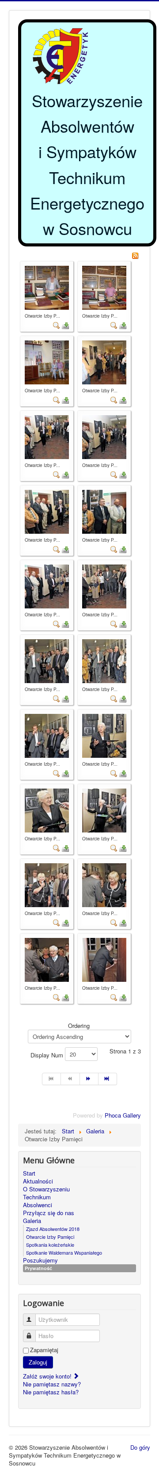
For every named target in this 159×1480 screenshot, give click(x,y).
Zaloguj (38, 1362)
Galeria (32, 1221)
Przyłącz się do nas (48, 1213)
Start (29, 1173)
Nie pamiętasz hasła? (51, 1392)
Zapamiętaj (44, 1350)
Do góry (140, 1447)
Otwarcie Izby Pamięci (50, 1236)
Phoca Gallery (123, 1115)
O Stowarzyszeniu (46, 1189)
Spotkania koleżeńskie (50, 1244)
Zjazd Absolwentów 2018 (53, 1228)
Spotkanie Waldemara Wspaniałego (64, 1252)
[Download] (65, 324)
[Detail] (56, 324)
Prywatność (38, 1268)
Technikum (37, 1197)
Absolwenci (37, 1205)
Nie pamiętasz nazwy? (52, 1384)
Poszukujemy (40, 1260)
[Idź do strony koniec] (107, 1079)
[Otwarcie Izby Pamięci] (47, 286)
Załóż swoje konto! (48, 1376)
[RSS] (135, 254)
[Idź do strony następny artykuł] (89, 1079)
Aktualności (38, 1181)
